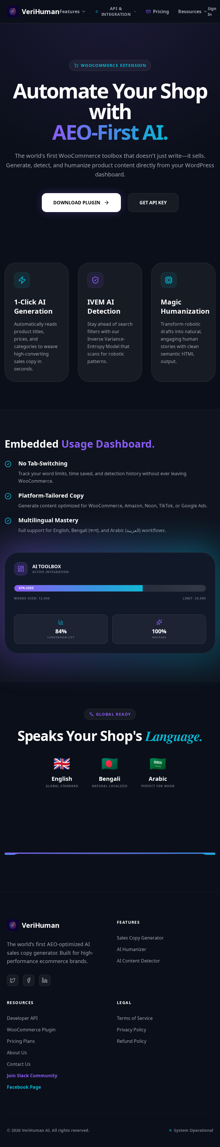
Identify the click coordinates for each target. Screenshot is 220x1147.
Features (70, 11)
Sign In (212, 11)
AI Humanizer (131, 949)
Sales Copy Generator (140, 938)
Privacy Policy (131, 1029)
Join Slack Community (32, 1075)
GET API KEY (153, 202)
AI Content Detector (138, 961)
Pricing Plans (21, 1041)
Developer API (22, 1018)
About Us (17, 1052)
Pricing (161, 11)
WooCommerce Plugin (31, 1029)
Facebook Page (24, 1087)
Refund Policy (131, 1041)
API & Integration (116, 11)
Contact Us (19, 1064)
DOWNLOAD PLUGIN (76, 202)
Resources (189, 11)
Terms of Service (135, 1018)
